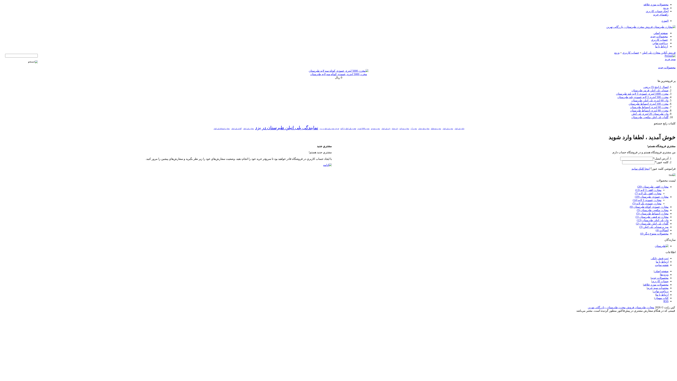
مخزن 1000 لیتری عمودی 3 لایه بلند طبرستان (642, 93)
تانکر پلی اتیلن (459, 128)
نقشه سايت (662, 265)
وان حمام (395, 128)
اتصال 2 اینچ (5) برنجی (656, 87)
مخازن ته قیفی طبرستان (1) (652, 216)
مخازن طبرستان (423, 128)
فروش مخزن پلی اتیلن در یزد (329, 128)
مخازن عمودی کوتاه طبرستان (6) (649, 206)
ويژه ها (664, 274)
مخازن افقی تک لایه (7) (648, 193)
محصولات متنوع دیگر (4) (654, 233)
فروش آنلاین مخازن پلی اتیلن (659, 52)
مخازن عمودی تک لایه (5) (646, 203)
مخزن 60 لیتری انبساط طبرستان (649, 107)
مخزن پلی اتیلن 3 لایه (348, 128)
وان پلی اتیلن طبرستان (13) (653, 220)
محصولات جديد (659, 36)
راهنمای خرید (661, 14)
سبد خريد (670, 59)
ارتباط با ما (661, 46)
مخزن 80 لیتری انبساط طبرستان (649, 110)
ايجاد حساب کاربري (657, 11)
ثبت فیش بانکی (660, 258)
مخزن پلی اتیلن (448, 128)
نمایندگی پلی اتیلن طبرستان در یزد (286, 127)
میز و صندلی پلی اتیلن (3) (654, 226)
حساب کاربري (659, 39)
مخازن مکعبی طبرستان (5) (653, 210)
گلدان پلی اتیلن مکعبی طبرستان (650, 117)
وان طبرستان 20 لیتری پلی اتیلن (650, 113)
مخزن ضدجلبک (436, 128)
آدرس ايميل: (661, 158)
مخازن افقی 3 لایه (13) (648, 190)
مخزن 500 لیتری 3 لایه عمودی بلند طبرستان (643, 97)
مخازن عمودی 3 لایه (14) (647, 200)
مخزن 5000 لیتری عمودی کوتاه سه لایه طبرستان (338, 74)
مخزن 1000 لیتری (364, 128)
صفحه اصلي (661, 33)
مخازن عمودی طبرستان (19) (652, 196)
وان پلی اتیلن (385, 128)
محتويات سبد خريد (658, 287)
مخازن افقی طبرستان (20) (653, 186)
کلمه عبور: (662, 162)
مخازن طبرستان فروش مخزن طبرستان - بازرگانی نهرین (621, 307)
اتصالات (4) (662, 230)
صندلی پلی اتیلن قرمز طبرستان (650, 90)
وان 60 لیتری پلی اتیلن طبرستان (650, 100)
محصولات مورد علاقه (656, 4)
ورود (666, 7)
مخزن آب (414, 128)
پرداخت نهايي (660, 43)
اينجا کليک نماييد (641, 168)
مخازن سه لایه (404, 128)
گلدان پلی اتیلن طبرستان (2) (652, 223)
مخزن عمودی (375, 128)
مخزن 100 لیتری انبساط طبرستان (649, 103)
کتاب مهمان (662, 298)
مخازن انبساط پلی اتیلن (222, 128)
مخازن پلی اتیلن (248, 128)
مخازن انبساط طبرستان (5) (652, 213)
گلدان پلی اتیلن (236, 128)
